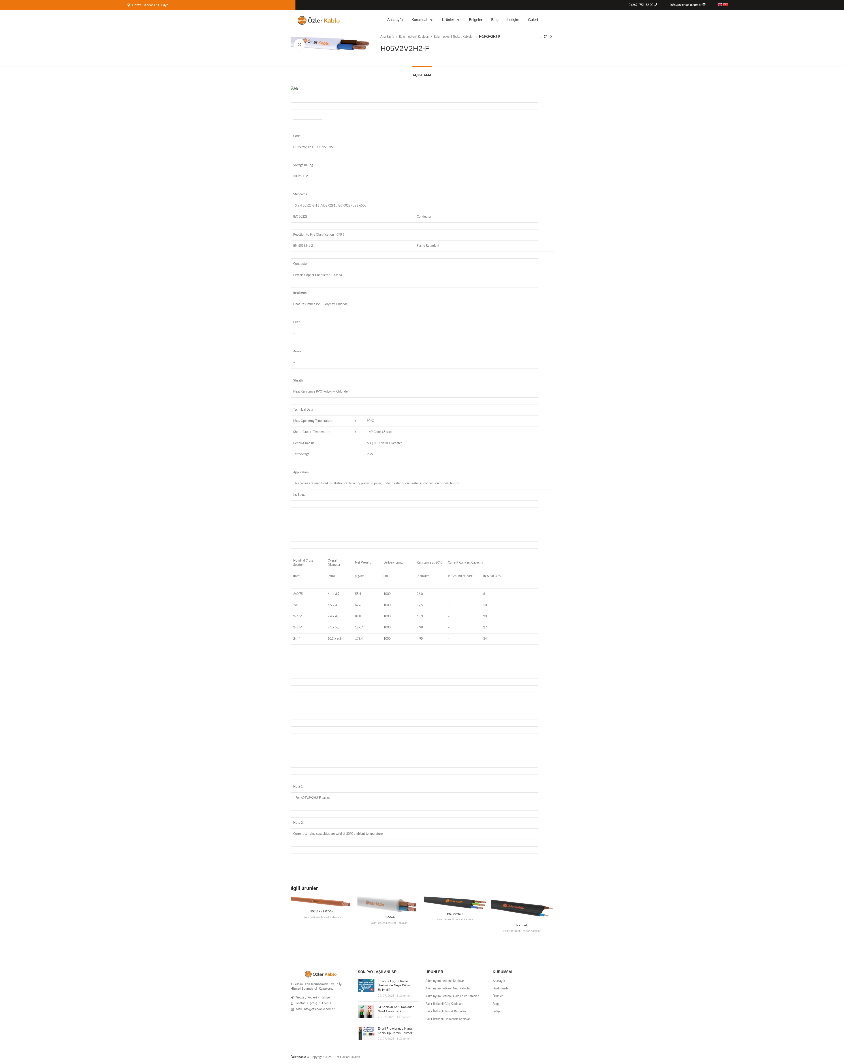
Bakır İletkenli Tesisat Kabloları (454, 36)
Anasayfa (395, 20)
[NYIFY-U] (522, 908)
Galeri (533, 20)
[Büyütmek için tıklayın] (299, 44)
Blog (494, 20)
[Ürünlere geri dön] (545, 36)
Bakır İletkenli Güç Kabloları (443, 1004)
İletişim (513, 20)
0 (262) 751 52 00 (641, 5)
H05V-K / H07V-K (322, 911)
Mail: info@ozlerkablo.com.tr (315, 1009)
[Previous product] (540, 36)
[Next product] (551, 36)
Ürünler (448, 20)
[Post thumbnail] (366, 988)
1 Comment (404, 995)
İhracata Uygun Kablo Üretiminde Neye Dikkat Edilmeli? (394, 985)
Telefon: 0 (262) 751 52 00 (314, 1003)
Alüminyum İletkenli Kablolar (444, 981)
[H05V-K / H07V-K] (322, 902)
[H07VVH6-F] (455, 903)
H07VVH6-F (455, 913)
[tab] (422, 73)
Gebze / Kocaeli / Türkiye (313, 997)
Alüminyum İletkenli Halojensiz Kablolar (452, 996)
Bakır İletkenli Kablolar (414, 36)
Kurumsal (419, 20)
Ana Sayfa (387, 36)
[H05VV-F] (388, 904)
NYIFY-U (522, 925)
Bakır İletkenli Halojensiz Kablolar (447, 1019)
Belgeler (475, 20)
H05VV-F (388, 917)
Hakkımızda (500, 988)
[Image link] (320, 973)
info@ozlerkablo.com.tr (685, 5)
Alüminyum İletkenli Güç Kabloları (448, 988)
